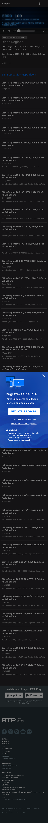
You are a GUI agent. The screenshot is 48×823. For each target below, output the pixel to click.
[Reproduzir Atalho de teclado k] (3, 820)
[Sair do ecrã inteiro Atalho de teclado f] (44, 820)
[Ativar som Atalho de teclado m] (14, 820)
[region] (24, 411)
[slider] (27, 820)
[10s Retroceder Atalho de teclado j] (9, 820)
